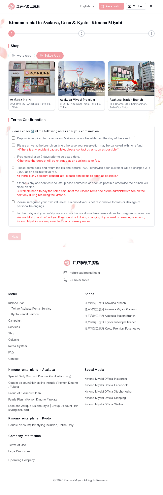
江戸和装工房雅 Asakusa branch (105, 303)
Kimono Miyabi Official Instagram (106, 378)
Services (14, 327)
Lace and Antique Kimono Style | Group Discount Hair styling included (43, 407)
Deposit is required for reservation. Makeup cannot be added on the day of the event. (74, 138)
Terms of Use (17, 445)
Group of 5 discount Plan (24, 393)
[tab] (21, 55)
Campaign (14, 320)
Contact (13, 358)
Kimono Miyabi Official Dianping (105, 398)
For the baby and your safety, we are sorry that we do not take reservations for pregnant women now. (84, 217)
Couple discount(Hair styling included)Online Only (41, 425)
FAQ (11, 352)
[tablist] (36, 55)
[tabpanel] (81, 86)
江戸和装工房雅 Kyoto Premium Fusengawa (112, 328)
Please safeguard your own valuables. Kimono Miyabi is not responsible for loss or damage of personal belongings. (78, 204)
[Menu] (151, 6)
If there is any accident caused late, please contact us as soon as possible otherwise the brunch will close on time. (82, 189)
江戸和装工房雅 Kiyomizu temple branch (110, 322)
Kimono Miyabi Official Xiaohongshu (108, 391)
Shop (11, 333)
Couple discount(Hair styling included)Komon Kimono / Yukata (43, 384)
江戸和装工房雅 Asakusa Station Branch (110, 315)
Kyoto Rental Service (25, 314)
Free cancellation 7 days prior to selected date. (58, 158)
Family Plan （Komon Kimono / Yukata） (34, 399)
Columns (13, 339)
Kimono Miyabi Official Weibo (104, 404)
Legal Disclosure (19, 451)
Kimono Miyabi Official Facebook (106, 385)
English (85, 6)
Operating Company (21, 460)
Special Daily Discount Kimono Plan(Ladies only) (39, 376)
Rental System (17, 346)
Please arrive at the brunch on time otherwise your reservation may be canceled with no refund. (80, 147)
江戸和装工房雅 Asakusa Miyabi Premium (111, 309)
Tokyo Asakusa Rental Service (31, 308)
